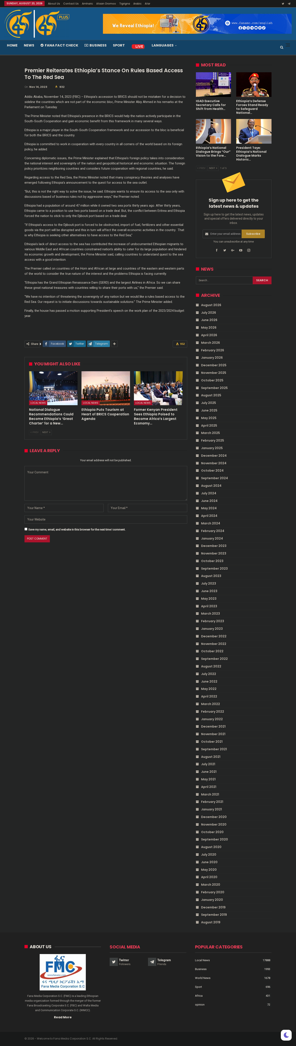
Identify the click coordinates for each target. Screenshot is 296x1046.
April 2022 (209, 696)
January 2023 (212, 629)
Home (12, 45)
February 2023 (212, 621)
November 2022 (213, 644)
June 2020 (209, 862)
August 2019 (210, 922)
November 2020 (213, 824)
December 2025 (213, 365)
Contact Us (71, 3)
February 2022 (212, 711)
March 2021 (210, 794)
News (29, 45)
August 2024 (211, 486)
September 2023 (214, 568)
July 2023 (208, 583)
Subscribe (253, 234)
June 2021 (208, 772)
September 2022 (214, 659)
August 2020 (211, 847)
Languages (163, 45)
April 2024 (209, 516)
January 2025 (212, 448)
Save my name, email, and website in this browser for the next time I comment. (76, 529)
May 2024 (209, 508)
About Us (54, 3)
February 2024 (212, 531)
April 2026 (209, 335)
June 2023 (209, 591)
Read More (63, 1017)
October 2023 (212, 561)
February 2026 (212, 350)
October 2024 (212, 470)
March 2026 (210, 343)
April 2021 (208, 787)
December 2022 (213, 636)
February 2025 (212, 440)
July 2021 (208, 764)
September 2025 (214, 388)
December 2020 (214, 817)
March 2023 (210, 613)
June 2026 (209, 320)
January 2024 (212, 538)
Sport (119, 45)
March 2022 (210, 704)
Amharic (87, 3)
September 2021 (214, 749)
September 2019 (214, 915)
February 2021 (212, 802)
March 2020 (210, 884)
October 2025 (212, 380)
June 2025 (209, 410)
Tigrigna (124, 3)
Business (98, 45)
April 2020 (209, 877)
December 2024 (214, 455)
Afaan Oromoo (106, 3)
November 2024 (213, 463)
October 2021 (212, 741)
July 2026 (208, 312)
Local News (38, 403)
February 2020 (212, 892)
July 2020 (208, 854)
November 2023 (213, 553)
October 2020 (212, 832)
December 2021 (213, 726)
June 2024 (209, 501)
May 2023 (208, 598)
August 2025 (211, 395)
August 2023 (211, 576)
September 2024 (214, 478)
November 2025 (213, 373)
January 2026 (212, 357)
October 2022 (212, 651)
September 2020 (214, 839)
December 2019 (213, 907)
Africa (199, 995)
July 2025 (208, 403)
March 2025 (210, 433)
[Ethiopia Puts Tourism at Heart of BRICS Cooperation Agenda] (105, 388)
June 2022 (209, 681)
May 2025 (208, 418)
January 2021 (211, 809)
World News (202, 978)
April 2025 (209, 425)
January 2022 (212, 719)
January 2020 (212, 900)
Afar (147, 3)
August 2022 (211, 666)
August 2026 (211, 305)
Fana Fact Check (61, 45)
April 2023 (209, 606)
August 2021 (210, 757)
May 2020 (209, 870)
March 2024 (210, 523)
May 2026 (208, 327)
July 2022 (208, 674)
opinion (200, 1004)
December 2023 (213, 546)
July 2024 (208, 493)
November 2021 (213, 734)
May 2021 (208, 779)
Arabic (137, 3)
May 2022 (208, 689)
